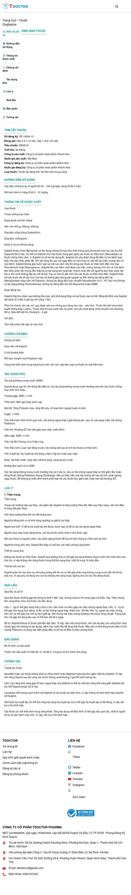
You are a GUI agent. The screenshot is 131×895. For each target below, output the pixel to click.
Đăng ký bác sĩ (11, 768)
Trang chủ (9, 20)
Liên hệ (7, 752)
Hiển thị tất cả (11, 33)
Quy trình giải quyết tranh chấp (21, 757)
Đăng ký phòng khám (15, 774)
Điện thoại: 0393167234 (23, 874)
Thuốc (23, 20)
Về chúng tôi (10, 746)
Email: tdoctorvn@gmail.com (26, 868)
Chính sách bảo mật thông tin (20, 763)
